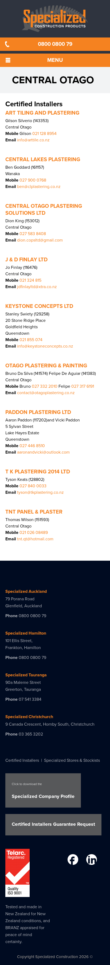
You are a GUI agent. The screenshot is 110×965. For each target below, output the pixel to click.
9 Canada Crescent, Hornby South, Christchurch (50, 724)
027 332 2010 (44, 386)
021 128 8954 (44, 133)
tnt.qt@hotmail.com (35, 539)
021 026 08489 (33, 532)
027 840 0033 (32, 486)
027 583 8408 (32, 233)
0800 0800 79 (55, 44)
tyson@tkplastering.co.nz (40, 492)
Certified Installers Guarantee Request (53, 824)
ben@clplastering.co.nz (39, 186)
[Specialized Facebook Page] (72, 860)
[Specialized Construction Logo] (55, 18)
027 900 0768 (32, 180)
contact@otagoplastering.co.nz (46, 392)
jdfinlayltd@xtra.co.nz (37, 286)
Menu (55, 60)
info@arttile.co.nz (33, 140)
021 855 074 (30, 339)
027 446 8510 (32, 445)
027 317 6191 (82, 386)
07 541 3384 (30, 699)
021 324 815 (30, 280)
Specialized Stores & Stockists (72, 760)
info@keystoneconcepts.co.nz (45, 346)
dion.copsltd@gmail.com (40, 240)
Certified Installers (22, 760)
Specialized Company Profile (43, 790)
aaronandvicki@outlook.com (43, 452)
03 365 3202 (31, 734)
